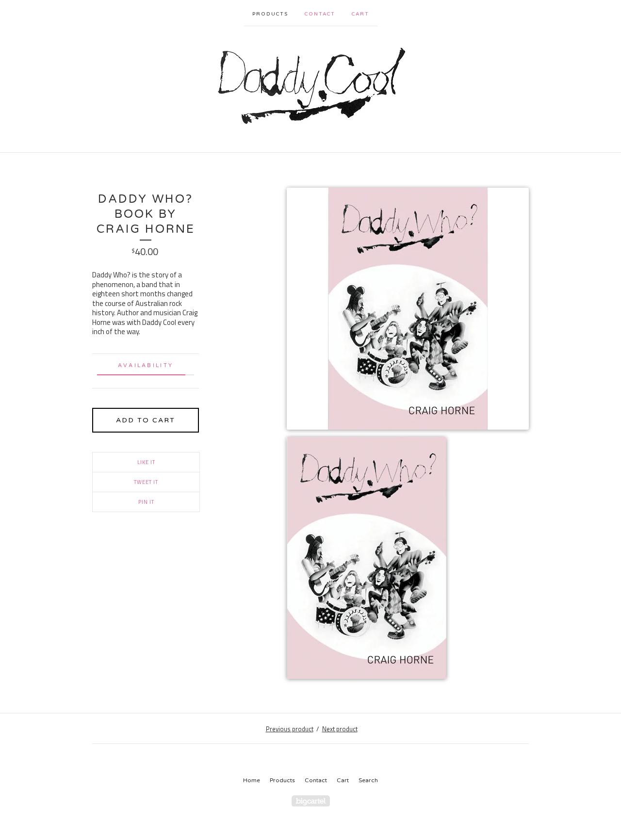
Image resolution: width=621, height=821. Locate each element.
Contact (320, 14)
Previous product (289, 729)
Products (270, 14)
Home (251, 780)
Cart (360, 14)
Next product (340, 729)
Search (368, 780)
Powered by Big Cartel (311, 800)
